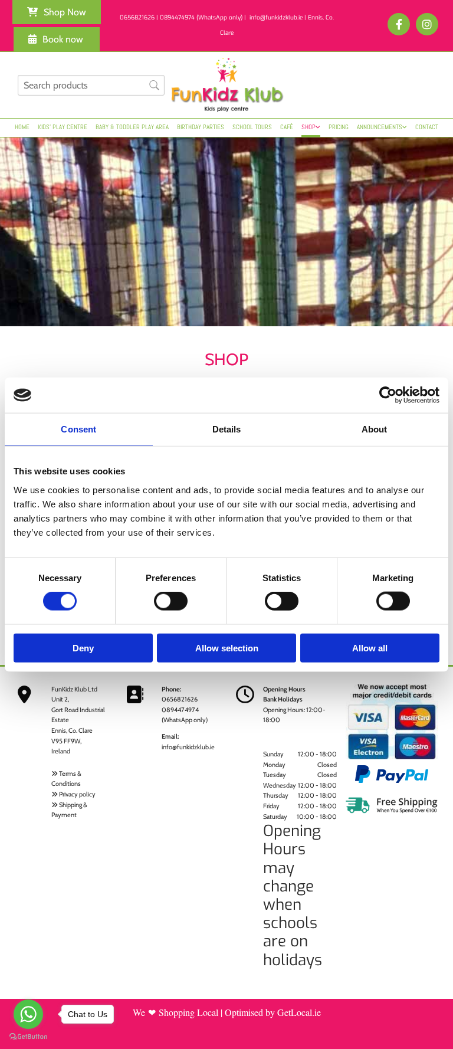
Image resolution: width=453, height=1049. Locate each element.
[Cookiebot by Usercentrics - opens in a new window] (387, 395)
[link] (310, 128)
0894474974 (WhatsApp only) (201, 17)
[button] (56, 12)
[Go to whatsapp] (28, 1014)
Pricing (339, 127)
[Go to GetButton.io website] (28, 1037)
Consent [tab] (78, 429)
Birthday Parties (200, 127)
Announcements (379, 127)
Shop (308, 127)
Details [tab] (226, 429)
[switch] (171, 601)
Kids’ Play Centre (62, 127)
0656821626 (180, 699)
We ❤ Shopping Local (175, 1012)
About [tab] (375, 429)
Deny (83, 647)
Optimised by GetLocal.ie (273, 1012)
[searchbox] (91, 85)
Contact (426, 127)
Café (286, 127)
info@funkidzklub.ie (188, 747)
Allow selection (226, 647)
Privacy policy (77, 794)
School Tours (252, 127)
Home (22, 127)
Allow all (370, 647)
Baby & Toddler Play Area (132, 127)
